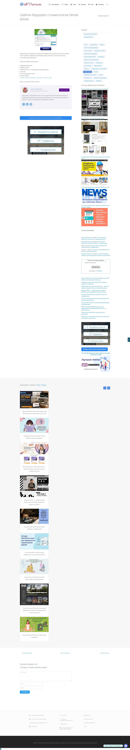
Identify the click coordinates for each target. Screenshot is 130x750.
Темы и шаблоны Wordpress (74, 743)
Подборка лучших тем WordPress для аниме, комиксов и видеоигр (34, 437)
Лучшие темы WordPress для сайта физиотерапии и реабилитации (34, 578)
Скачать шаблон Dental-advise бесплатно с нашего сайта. (36, 77)
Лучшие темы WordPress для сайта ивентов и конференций (34, 528)
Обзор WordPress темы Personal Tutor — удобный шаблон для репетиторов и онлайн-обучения (34, 469)
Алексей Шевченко (36, 89)
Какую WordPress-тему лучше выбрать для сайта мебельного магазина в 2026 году (34, 412)
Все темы (41, 385)
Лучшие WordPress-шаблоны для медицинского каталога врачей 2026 (34, 553)
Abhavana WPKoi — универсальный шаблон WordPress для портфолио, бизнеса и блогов (34, 502)
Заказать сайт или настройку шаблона (94, 349)
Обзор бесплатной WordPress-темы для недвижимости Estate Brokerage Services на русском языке (93, 308)
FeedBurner (99, 271)
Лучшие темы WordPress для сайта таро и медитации (34, 636)
